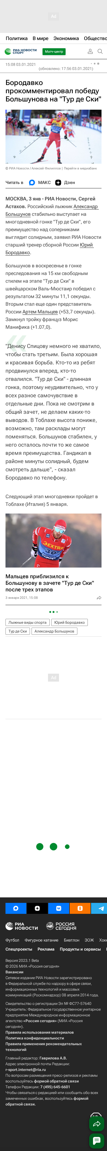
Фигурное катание (41, 940)
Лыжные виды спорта (28, 622)
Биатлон (71, 940)
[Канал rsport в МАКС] (15, 908)
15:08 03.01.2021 (20, 64)
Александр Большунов (54, 631)
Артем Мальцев (40, 311)
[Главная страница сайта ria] (6, 51)
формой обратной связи (56, 1081)
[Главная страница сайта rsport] (33, 51)
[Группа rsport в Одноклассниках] (80, 908)
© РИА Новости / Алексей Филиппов (33, 168)
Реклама (46, 949)
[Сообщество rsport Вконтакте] (58, 908)
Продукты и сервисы (80, 949)
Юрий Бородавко (69, 622)
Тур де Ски (18, 631)
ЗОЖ (89, 940)
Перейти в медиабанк (80, 168)
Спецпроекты (18, 949)
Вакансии (14, 972)
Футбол (12, 940)
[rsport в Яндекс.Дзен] (37, 908)
